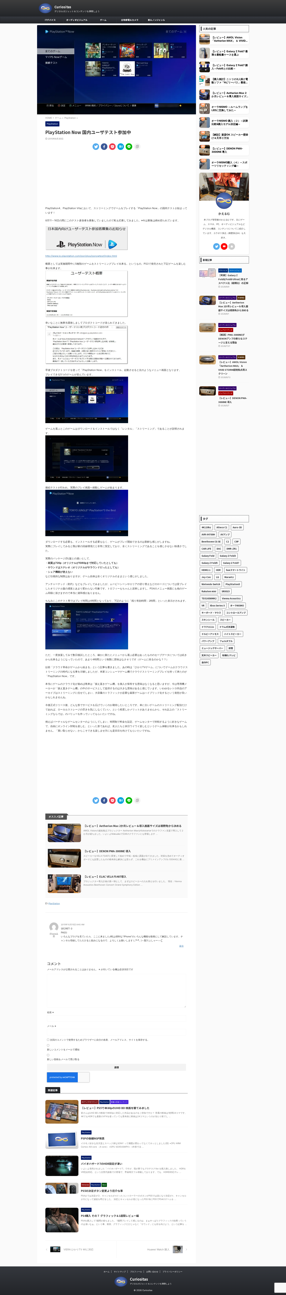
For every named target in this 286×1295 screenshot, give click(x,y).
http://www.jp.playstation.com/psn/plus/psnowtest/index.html (81, 256)
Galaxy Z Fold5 (210, 562)
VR (203, 605)
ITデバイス (50, 19)
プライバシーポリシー (172, 1271)
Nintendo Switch (211, 584)
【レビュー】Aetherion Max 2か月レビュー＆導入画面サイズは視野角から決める (132, 826)
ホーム (107, 1271)
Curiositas (62, 6)
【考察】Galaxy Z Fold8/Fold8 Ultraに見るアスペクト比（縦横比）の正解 (233, 279)
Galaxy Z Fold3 (228, 555)
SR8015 (226, 591)
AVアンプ (225, 534)
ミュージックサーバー (212, 648)
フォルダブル (226, 641)
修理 (231, 648)
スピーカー (225, 619)
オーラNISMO (237, 605)
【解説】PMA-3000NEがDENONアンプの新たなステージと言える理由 (232, 338)
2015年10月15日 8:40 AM (72, 924)
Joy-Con (206, 577)
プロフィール (136, 1271)
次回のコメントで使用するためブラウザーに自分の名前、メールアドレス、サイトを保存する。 (100, 1039)
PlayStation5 (233, 584)
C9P (236, 541)
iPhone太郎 (54, 934)
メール (51, 1026)
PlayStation (54, 903)
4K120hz (206, 527)
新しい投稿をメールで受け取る (63, 1059)
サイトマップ (120, 1271)
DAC (219, 548)
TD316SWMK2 (209, 598)
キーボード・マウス (211, 612)
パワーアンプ (208, 641)
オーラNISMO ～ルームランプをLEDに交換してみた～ (230, 108)
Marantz (229, 577)
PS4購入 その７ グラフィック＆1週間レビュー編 (110, 1216)
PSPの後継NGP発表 (92, 1138)
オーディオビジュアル (76, 19)
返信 (181, 946)
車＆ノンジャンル (156, 19)
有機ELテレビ (229, 655)
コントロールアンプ (236, 612)
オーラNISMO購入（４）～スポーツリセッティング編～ (229, 164)
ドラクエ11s (208, 626)
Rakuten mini (209, 591)
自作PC (205, 662)
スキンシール (208, 619)
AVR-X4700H (208, 534)
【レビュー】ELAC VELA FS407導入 (104, 876)
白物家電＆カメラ (129, 19)
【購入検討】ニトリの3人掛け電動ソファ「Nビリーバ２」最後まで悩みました (230, 81)
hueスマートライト (235, 570)
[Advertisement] (116, 178)
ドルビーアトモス (210, 634)
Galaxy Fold (208, 555)
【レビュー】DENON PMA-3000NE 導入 (107, 851)
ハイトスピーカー (232, 634)
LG (217, 577)
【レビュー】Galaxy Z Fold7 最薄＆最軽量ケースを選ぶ (230, 53)
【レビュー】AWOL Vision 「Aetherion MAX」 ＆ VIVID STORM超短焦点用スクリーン (229, 39)
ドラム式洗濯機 (227, 626)
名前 (50, 1012)
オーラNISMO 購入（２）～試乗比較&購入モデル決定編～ (230, 122)
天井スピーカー (209, 655)
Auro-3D (237, 527)
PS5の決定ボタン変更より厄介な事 (102, 1191)
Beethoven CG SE (211, 541)
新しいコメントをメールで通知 (63, 1049)
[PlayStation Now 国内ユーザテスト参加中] (120, 146)
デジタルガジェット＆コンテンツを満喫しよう (151, 1283)
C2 (227, 541)
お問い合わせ (152, 1271)
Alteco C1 (221, 527)
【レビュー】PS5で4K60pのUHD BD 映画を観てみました (115, 1108)
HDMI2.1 (206, 570)
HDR (218, 570)
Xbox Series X (217, 605)
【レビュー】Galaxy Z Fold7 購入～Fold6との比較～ (230, 67)
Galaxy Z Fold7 (231, 562)
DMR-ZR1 (232, 548)
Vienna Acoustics (231, 598)
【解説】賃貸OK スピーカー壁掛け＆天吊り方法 (230, 136)
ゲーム (103, 19)
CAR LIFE (206, 548)
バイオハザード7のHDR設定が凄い (101, 1164)
